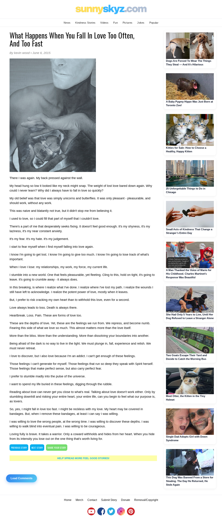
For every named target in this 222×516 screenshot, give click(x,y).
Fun (115, 22)
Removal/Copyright (146, 499)
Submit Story (109, 499)
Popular (153, 22)
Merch (79, 499)
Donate (125, 499)
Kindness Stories (85, 22)
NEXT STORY (37, 447)
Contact (92, 499)
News (67, 22)
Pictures (127, 22)
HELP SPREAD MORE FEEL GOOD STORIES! (83, 458)
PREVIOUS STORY (19, 447)
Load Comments (21, 478)
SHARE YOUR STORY (56, 447)
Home (67, 499)
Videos (104, 22)
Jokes (140, 22)
